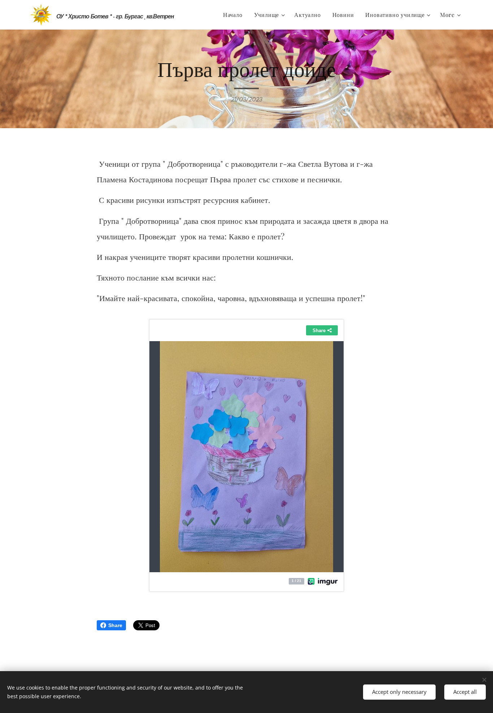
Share (115, 625)
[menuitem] (234, 15)
